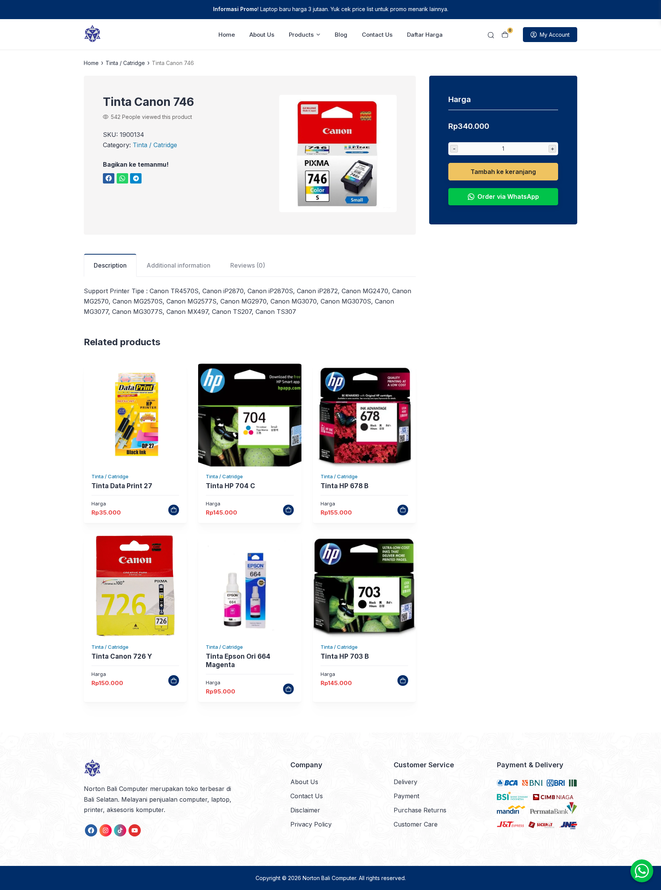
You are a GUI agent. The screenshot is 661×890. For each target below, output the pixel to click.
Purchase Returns (420, 810)
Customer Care (416, 824)
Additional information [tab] (178, 265)
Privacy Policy (311, 824)
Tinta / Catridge (125, 63)
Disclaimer (305, 810)
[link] (108, 178)
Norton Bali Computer (329, 878)
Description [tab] (110, 265)
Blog (341, 34)
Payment (406, 796)
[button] (338, 155)
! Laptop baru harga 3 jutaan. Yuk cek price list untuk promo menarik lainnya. (330, 9)
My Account (555, 34)
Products (301, 34)
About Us (261, 34)
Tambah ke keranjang (503, 171)
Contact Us (377, 34)
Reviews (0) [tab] (247, 265)
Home (226, 34)
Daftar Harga (425, 34)
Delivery (405, 782)
